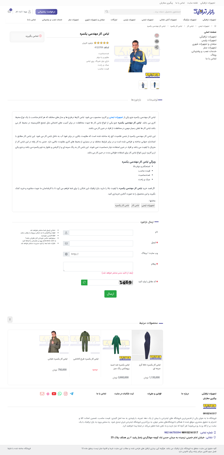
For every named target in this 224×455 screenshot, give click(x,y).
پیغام (153, 264)
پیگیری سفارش (209, 398)
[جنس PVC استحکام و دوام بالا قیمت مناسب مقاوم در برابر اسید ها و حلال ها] (116, 345)
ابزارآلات (114, 19)
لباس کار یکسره (176, 26)
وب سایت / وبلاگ (149, 253)
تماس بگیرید (32, 36)
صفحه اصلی (210, 32)
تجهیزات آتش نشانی (168, 19)
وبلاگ (213, 55)
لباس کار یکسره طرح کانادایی (85, 359)
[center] (107, 12)
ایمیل (153, 242)
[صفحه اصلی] (215, 26)
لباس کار (190, 26)
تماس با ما (31, 19)
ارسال (110, 293)
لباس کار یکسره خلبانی (57, 359)
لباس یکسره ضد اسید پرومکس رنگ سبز (119, 366)
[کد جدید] (84, 282)
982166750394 (172, 433)
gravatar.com (48, 240)
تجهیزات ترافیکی (209, 19)
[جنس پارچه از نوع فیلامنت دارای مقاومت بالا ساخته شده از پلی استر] (85, 341)
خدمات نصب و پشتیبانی (52, 19)
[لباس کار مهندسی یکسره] (112, 406)
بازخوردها (136, 100)
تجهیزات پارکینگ (189, 19)
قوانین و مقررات (154, 393)
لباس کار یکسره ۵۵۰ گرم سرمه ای (149, 366)
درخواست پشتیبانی (46, 11)
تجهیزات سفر (73, 19)
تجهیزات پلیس (129, 19)
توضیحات (152, 100)
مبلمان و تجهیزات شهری (95, 19)
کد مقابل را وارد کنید (147, 281)
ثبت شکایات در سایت (124, 393)
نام (156, 232)
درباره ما (185, 393)
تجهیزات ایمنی (147, 19)
